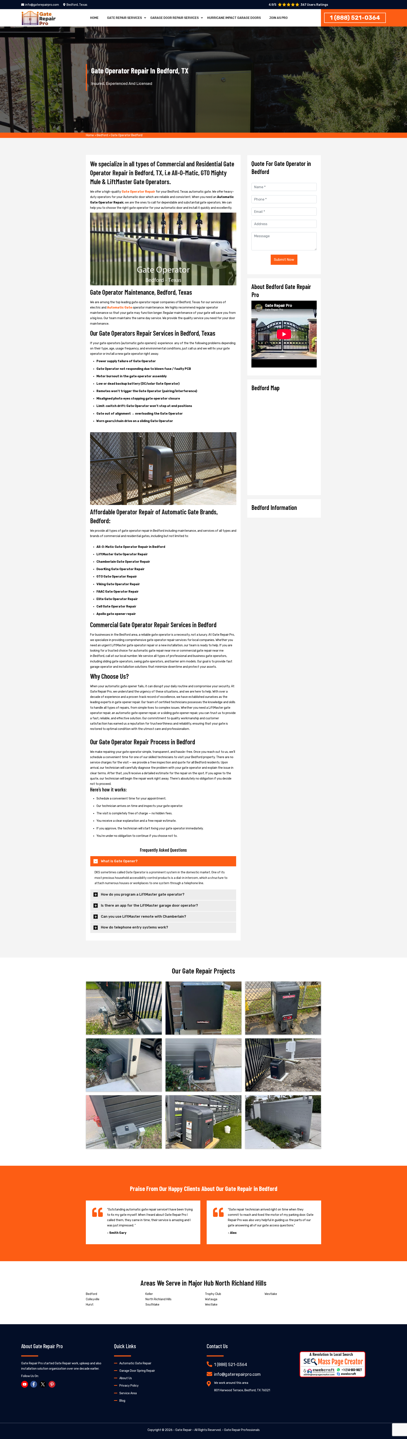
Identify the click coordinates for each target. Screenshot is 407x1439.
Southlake (152, 1304)
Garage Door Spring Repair (137, 1371)
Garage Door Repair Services (174, 18)
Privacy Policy (129, 1385)
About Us (125, 1378)
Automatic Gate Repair (135, 1363)
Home (94, 18)
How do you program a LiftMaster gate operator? (142, 894)
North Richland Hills (158, 1299)
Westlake (211, 1304)
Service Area (128, 1393)
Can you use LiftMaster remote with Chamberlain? (143, 916)
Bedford (102, 135)
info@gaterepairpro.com (42, 5)
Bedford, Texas (77, 5)
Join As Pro (278, 18)
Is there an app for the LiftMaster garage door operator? (149, 905)
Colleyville (92, 1299)
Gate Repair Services (124, 18)
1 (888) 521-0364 (355, 17)
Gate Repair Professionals (242, 1430)
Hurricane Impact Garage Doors (234, 18)
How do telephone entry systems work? (134, 927)
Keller (149, 1294)
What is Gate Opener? (119, 861)
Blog (122, 1401)
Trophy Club (213, 1294)
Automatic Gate (120, 307)
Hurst (89, 1304)
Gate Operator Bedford (126, 135)
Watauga (211, 1299)
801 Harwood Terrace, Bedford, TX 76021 (242, 1390)
